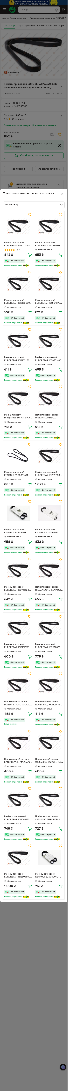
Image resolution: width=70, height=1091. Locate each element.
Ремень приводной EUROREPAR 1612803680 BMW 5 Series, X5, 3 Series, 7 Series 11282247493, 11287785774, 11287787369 (18, 876)
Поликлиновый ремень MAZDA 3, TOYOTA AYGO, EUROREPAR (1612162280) (17, 704)
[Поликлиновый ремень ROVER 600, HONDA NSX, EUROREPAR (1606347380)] (49, 685)
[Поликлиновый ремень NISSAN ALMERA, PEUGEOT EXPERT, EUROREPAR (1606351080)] (49, 398)
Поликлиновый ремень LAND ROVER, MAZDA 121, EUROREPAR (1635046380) (18, 761)
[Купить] (29, 255)
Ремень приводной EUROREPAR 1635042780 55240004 (48, 302)
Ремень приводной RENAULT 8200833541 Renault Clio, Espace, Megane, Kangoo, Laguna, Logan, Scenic (17, 474)
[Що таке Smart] (26, 265)
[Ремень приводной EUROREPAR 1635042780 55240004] (49, 284)
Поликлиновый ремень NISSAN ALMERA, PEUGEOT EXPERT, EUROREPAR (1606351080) (49, 417)
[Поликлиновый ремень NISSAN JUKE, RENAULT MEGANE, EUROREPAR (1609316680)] (49, 571)
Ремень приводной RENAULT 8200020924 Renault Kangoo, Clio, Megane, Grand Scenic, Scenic (47, 876)
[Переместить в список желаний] (29, 214)
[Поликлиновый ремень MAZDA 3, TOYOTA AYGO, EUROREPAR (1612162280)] (18, 685)
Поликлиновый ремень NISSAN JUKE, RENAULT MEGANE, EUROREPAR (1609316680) (48, 589)
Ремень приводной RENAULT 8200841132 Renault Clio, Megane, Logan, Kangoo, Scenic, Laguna (47, 531)
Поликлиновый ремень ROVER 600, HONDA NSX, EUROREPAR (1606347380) (49, 704)
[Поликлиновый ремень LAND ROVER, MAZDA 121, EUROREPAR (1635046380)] (18, 743)
